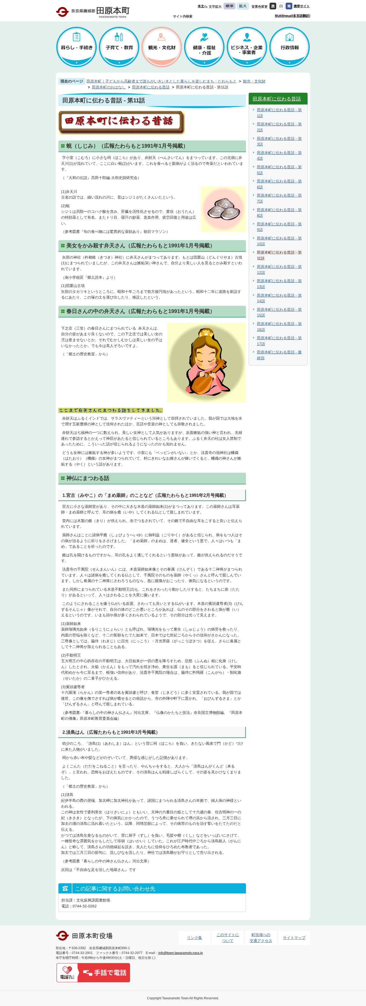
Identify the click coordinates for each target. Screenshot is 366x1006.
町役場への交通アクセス (261, 938)
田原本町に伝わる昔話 (151, 87)
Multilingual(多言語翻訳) (292, 16)
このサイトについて (227, 938)
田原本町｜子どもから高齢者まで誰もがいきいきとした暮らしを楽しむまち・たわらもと (162, 81)
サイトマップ (294, 938)
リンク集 (194, 938)
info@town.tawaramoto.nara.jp (180, 953)
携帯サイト (302, 6)
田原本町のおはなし (109, 87)
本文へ (202, 6)
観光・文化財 (254, 81)
